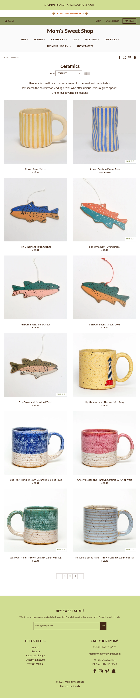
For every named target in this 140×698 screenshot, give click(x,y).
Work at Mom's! (35, 664)
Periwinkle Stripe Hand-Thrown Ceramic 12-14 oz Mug (104, 557)
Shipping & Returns (35, 660)
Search (35, 647)
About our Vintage (35, 655)
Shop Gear (91, 39)
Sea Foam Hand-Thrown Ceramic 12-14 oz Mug (35, 557)
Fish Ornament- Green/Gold (104, 324)
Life (75, 39)
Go (103, 626)
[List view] (88, 74)
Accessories (57, 39)
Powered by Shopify (70, 686)
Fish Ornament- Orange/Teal (104, 247)
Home (6, 57)
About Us (35, 651)
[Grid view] (85, 74)
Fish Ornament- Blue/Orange (35, 247)
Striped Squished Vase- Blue (105, 169)
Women (38, 39)
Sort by (52, 73)
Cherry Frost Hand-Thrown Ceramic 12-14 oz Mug (104, 480)
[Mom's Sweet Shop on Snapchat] (134, 57)
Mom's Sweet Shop (70, 31)
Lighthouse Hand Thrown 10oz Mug (104, 402)
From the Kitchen (58, 46)
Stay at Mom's (85, 46)
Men (23, 39)
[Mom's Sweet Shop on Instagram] (124, 57)
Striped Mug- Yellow (35, 169)
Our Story (111, 39)
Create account (112, 21)
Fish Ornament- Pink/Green (35, 324)
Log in (98, 21)
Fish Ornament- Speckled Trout (35, 402)
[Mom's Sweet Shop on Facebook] (119, 57)
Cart (131, 21)
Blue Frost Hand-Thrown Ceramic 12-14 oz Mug (35, 480)
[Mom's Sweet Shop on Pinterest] (129, 57)
